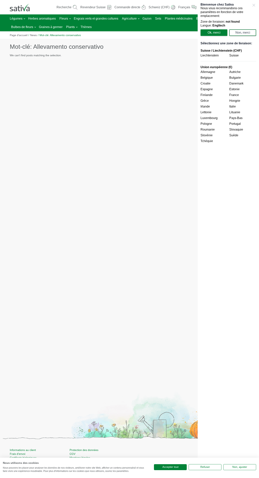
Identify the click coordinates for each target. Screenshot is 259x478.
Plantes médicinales (178, 18)
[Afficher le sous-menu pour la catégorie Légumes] (24, 18)
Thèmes (86, 27)
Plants (70, 27)
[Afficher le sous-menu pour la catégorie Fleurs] (70, 18)
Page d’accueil (18, 35)
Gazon (146, 18)
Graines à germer (50, 27)
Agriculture (129, 18)
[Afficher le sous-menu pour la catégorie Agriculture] (138, 18)
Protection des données (84, 450)
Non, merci (242, 32)
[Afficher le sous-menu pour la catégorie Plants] (76, 27)
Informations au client (23, 450)
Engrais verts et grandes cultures (96, 18)
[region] (228, 239)
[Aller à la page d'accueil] (22, 7)
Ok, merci (214, 32)
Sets (158, 18)
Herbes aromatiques (42, 18)
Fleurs (63, 18)
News (33, 35)
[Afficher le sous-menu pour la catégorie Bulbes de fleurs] (35, 27)
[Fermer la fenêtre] (254, 5)
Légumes (16, 18)
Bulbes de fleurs (22, 27)
